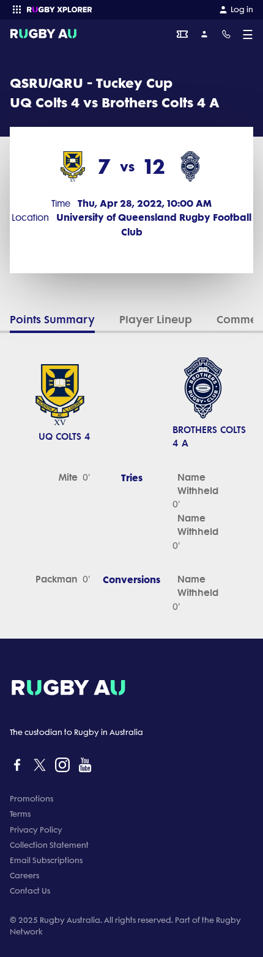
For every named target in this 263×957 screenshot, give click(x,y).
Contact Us (30, 890)
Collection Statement (49, 845)
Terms (20, 814)
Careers (24, 875)
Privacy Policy (36, 829)
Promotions (31, 798)
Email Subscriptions (46, 860)
